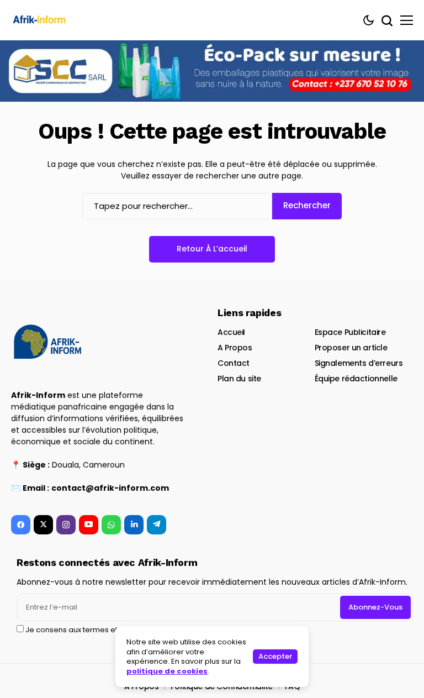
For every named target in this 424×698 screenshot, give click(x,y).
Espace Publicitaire (350, 332)
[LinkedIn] (134, 524)
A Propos (235, 347)
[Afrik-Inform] (41, 20)
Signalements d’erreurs (359, 363)
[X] (43, 524)
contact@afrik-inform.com (110, 488)
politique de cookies (167, 671)
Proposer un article (351, 347)
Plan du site (239, 378)
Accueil (231, 332)
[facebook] (20, 524)
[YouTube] (88, 524)
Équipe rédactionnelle (356, 378)
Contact (234, 363)
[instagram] (66, 524)
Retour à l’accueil (212, 248)
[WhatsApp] (111, 524)
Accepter (275, 656)
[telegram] (156, 524)
